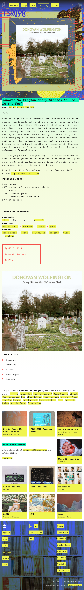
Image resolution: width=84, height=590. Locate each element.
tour (32, 5)
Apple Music (64, 545)
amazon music (10, 226)
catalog (43, 5)
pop (14, 107)
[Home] (3, 5)
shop (24, 5)
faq (32, 538)
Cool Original (10, 397)
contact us (36, 532)
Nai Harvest (30, 400)
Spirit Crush (18, 403)
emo (10, 107)
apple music (9, 232)
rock (32, 107)
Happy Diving (51, 397)
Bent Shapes (61, 393)
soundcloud (38, 232)
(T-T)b (14, 393)
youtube (9, 236)
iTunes (41, 226)
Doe (23, 397)
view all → (7, 458)
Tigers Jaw (34, 403)
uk (36, 526)
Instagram (62, 532)
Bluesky (61, 557)
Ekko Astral (34, 397)
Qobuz (60, 526)
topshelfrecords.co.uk (25, 173)
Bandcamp (62, 551)
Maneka (17, 400)
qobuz (53, 226)
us (31, 526)
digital (39, 220)
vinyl (5, 220)
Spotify (61, 538)
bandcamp (28, 226)
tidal (66, 232)
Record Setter (47, 400)
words (55, 5)
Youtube (61, 564)
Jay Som (7, 400)
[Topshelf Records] (4, 527)
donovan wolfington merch (35, 450)
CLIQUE (74, 393)
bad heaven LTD (42, 393)
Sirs (60, 400)
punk (27, 107)
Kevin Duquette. (75, 585)
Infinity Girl (69, 397)
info (5, 564)
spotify (54, 232)
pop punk (20, 107)
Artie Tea (26, 393)
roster (14, 5)
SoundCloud (63, 570)
